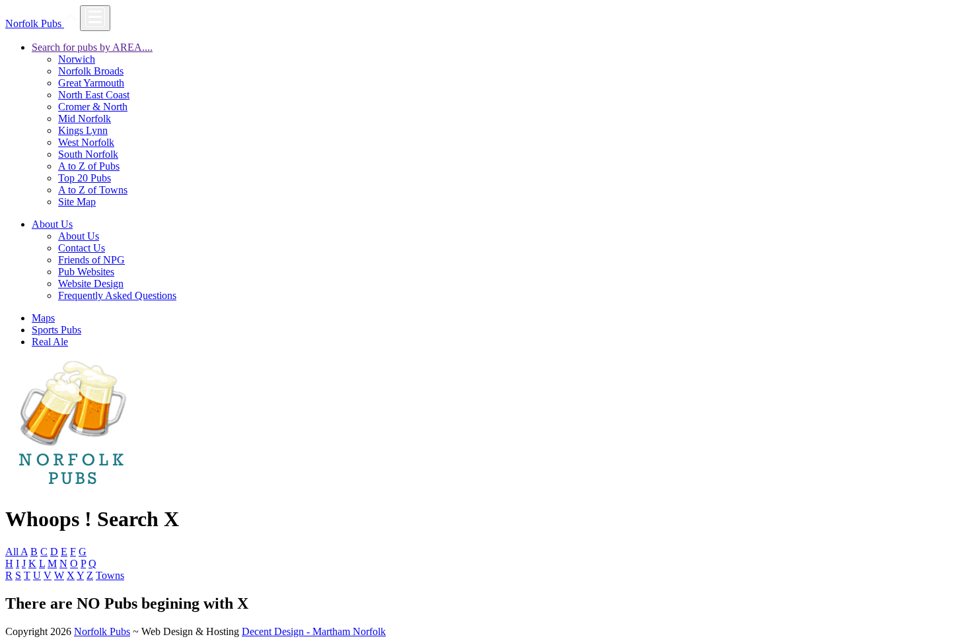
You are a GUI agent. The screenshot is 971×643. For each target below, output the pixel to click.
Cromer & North (92, 106)
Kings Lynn (83, 130)
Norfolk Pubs (34, 23)
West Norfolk (86, 142)
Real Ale (50, 341)
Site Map (77, 201)
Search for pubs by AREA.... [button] (92, 47)
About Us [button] (52, 224)
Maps (43, 317)
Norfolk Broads (91, 71)
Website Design (91, 283)
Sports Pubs (56, 329)
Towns (110, 575)
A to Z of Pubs (89, 166)
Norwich (76, 59)
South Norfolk (88, 154)
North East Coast (93, 94)
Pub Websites (86, 271)
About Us (78, 236)
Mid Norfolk (84, 118)
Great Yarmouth (91, 82)
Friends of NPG (91, 259)
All (12, 551)
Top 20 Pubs (84, 178)
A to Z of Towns (92, 189)
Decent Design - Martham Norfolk (314, 631)
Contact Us (81, 248)
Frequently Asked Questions (117, 295)
